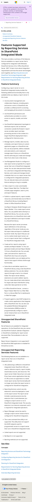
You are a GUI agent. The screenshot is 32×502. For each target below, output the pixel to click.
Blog (23, 492)
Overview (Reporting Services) (10, 473)
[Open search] (24, 2)
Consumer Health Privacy (8, 497)
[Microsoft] (16, 2)
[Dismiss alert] (30, 6)
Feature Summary (7, 34)
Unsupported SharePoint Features (12, 36)
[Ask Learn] (26, 22)
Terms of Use (21, 497)
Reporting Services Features (13, 22)
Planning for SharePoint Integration (12, 463)
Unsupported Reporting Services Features (14, 38)
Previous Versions (15, 492)
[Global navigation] (1, 2)
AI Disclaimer (5, 492)
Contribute (4, 495)
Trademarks (4, 499)
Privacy (11, 495)
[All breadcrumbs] (2, 22)
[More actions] (29, 22)
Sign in (29, 2)
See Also (5, 40)
